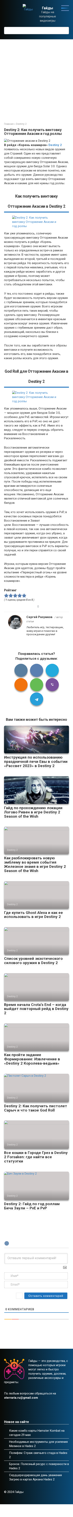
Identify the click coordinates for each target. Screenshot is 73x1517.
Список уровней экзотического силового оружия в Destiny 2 (33, 960)
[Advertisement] (36, 77)
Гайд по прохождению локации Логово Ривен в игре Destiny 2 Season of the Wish (33, 812)
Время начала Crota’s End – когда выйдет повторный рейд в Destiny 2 (36, 1008)
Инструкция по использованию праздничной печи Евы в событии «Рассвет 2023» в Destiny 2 (36, 761)
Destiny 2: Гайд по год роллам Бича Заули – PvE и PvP (32, 1206)
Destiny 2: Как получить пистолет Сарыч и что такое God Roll (35, 1108)
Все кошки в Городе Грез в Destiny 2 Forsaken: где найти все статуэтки (36, 1156)
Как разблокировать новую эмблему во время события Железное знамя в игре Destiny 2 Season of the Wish (35, 864)
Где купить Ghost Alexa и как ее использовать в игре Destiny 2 (33, 914)
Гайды (47, 8)
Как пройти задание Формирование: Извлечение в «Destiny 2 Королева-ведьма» (32, 1059)
